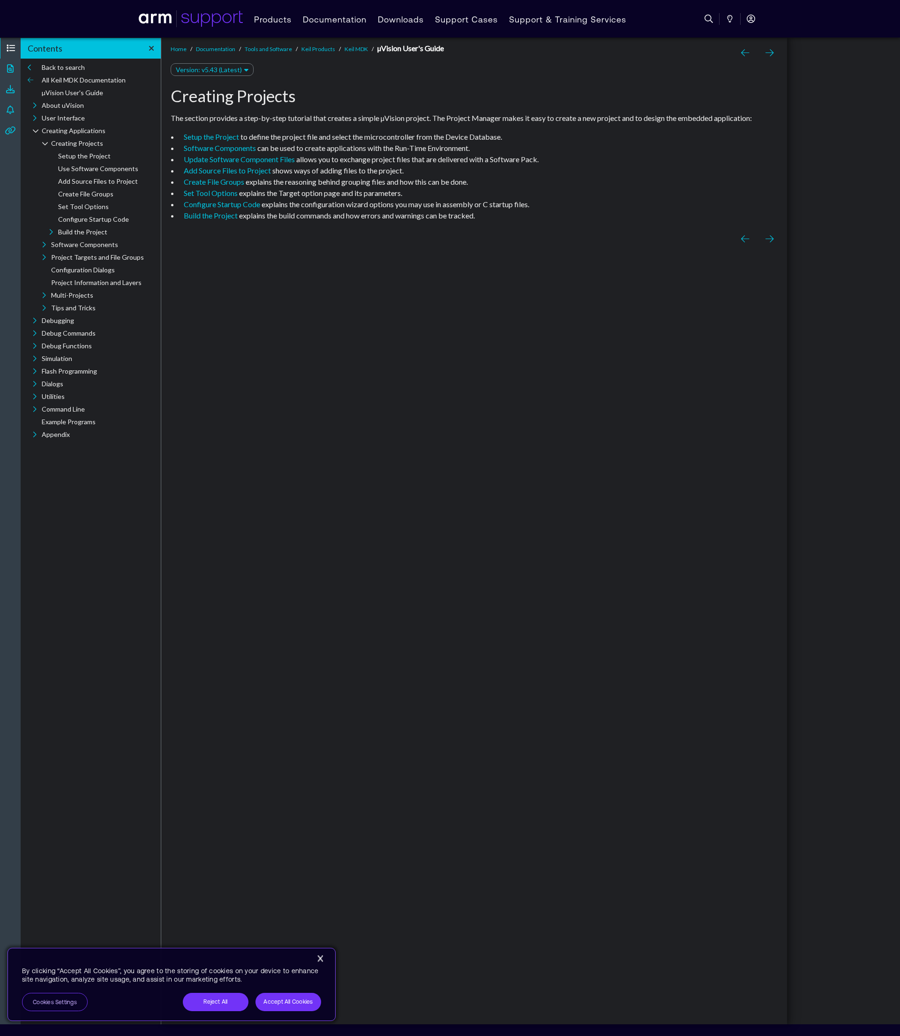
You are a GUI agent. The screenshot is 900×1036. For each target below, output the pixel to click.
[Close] (320, 958)
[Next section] (767, 53)
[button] (10, 48)
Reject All (215, 1001)
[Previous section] (746, 53)
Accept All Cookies (288, 1001)
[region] (172, 984)
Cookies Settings (55, 1002)
